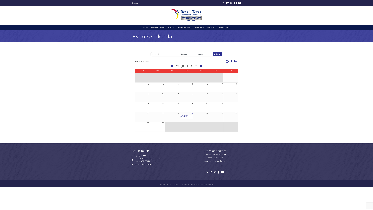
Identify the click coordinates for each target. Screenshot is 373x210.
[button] (227, 61)
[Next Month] (201, 66)
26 (192, 113)
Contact (135, 3)
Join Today (211, 27)
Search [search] (218, 54)
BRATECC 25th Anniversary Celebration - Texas (186, 117)
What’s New (224, 27)
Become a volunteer (215, 158)
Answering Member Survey (215, 161)
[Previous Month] (172, 66)
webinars (199, 27)
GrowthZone (209, 184)
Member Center (158, 27)
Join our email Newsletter (216, 155)
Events (171, 27)
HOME (145, 27)
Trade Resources (184, 27)
